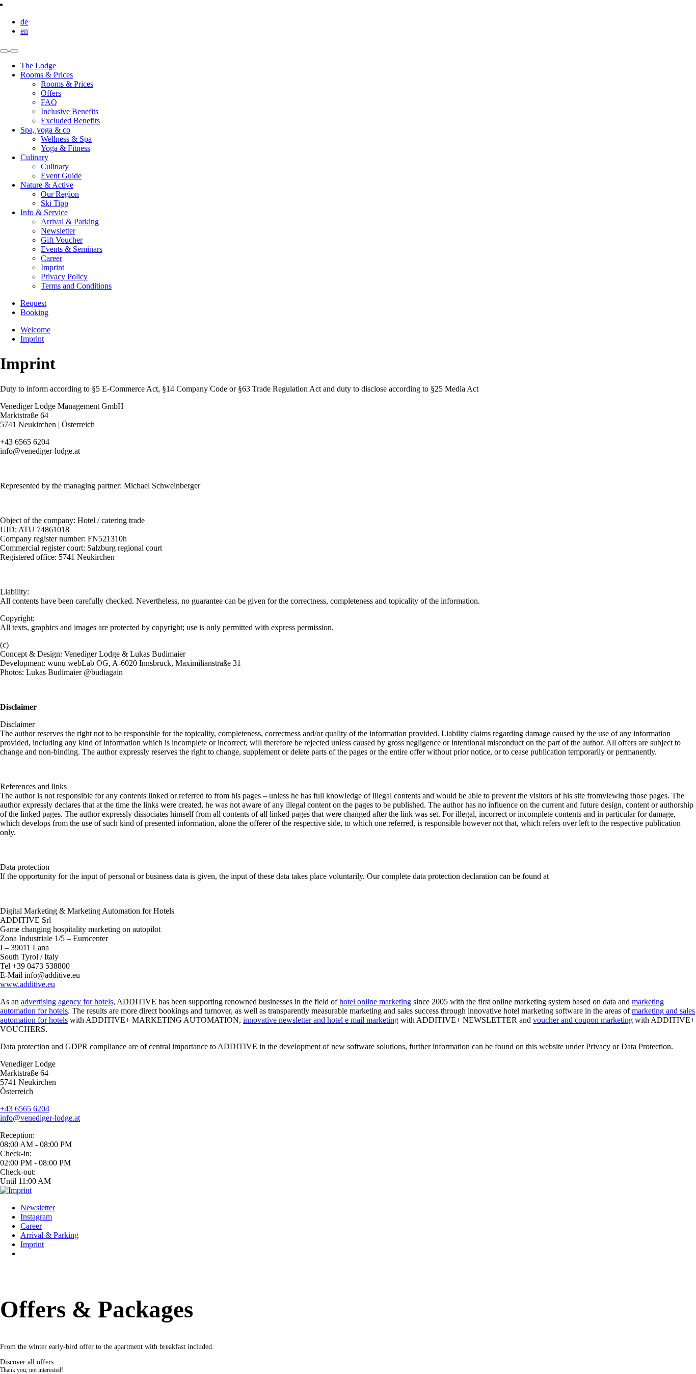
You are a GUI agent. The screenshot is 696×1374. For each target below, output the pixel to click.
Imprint (32, 338)
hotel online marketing (375, 1001)
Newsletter (37, 1207)
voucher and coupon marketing (583, 1020)
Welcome (35, 329)
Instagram (36, 1216)
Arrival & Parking (49, 1235)
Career (31, 1226)
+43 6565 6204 (24, 1108)
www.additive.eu (27, 984)
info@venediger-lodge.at (40, 1117)
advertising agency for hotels (67, 1001)
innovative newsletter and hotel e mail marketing (320, 1020)
